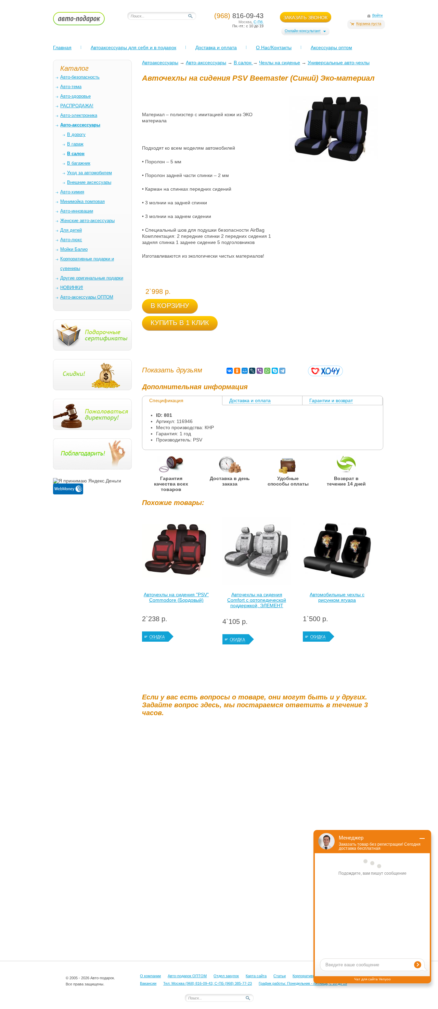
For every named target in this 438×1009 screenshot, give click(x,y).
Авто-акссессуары (206, 62)
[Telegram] (282, 371)
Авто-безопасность (80, 77)
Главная (62, 47)
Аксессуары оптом (331, 47)
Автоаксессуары (160, 62)
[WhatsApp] (267, 371)
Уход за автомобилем (89, 172)
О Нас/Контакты (274, 47)
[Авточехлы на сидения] (176, 552)
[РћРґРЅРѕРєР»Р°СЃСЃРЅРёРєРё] (237, 371)
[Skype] (275, 371)
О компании (150, 976)
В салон (243, 62)
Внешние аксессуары (89, 182)
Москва (245, 22)
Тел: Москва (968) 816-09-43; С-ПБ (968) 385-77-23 (207, 983)
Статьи (279, 976)
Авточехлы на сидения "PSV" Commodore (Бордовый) (176, 597)
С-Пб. (258, 22)
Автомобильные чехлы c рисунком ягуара (337, 597)
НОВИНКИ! (71, 287)
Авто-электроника (78, 115)
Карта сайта (256, 976)
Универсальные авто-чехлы (339, 62)
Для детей (71, 230)
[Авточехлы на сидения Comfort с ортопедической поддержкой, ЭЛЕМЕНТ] (256, 552)
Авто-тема (70, 86)
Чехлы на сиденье (279, 62)
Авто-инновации (76, 211)
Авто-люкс (71, 239)
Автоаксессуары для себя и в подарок (133, 47)
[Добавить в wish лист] (325, 371)
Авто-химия (72, 191)
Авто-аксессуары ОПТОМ (86, 297)
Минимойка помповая (82, 201)
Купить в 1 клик (180, 322)
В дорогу (76, 134)
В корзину (170, 305)
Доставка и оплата (216, 47)
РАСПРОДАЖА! (76, 105)
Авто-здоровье (75, 96)
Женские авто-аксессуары (87, 220)
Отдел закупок (226, 976)
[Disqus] (263, 807)
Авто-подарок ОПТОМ (187, 976)
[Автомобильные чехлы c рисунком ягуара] (337, 552)
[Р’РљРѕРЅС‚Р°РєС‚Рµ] (230, 371)
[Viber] (260, 371)
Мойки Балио (74, 249)
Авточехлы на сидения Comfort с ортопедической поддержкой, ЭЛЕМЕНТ (256, 600)
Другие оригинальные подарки (91, 278)
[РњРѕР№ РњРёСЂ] (245, 371)
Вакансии (148, 983)
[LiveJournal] (252, 371)
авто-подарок (85, 21)
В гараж (75, 144)
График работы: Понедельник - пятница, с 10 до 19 (303, 983)
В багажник (78, 163)
